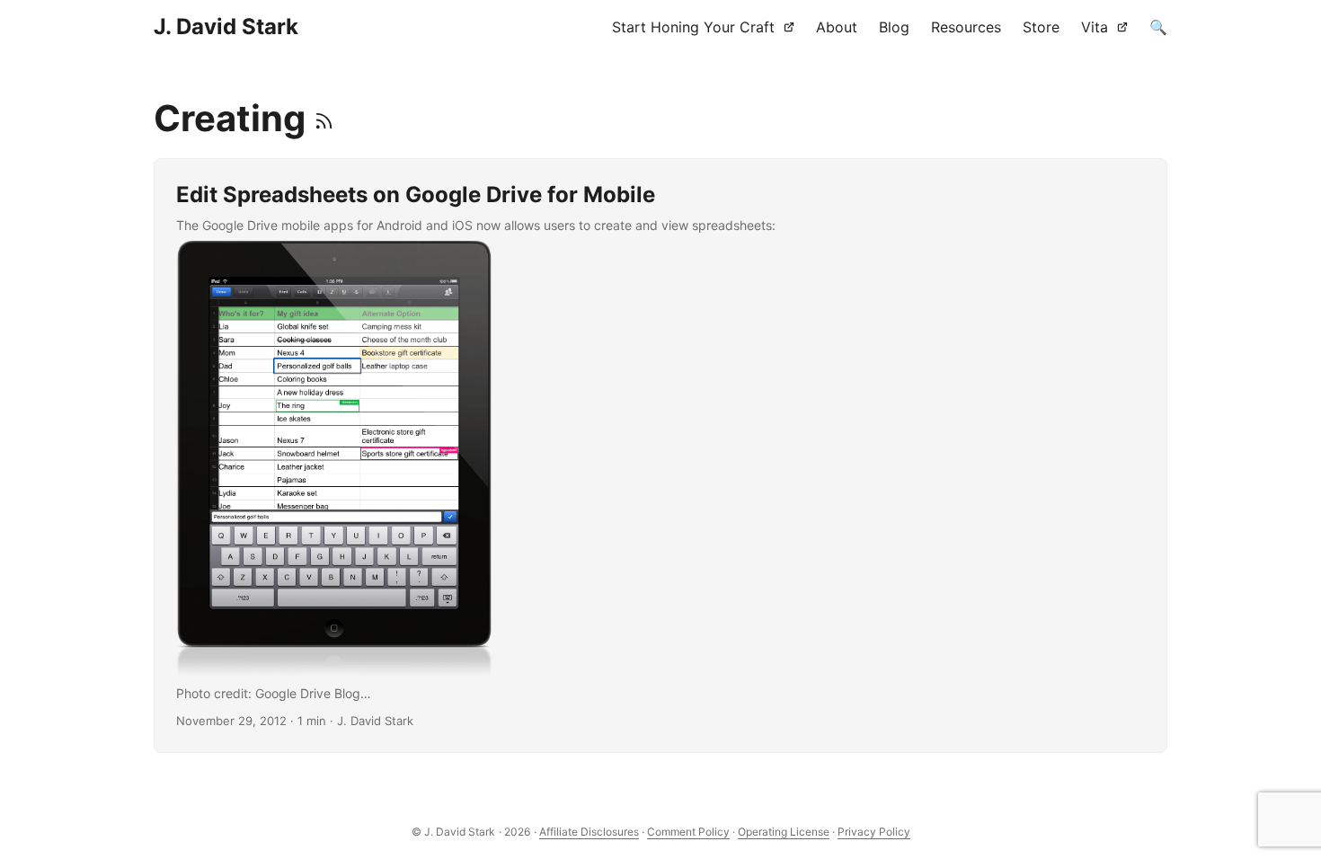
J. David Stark (226, 26)
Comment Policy (688, 831)
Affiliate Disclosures (589, 831)
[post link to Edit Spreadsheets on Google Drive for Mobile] (660, 455)
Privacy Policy (874, 831)
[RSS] (324, 118)
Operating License (783, 831)
